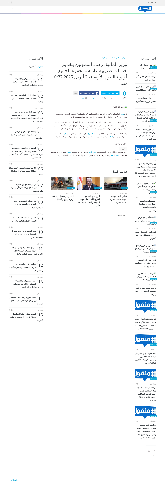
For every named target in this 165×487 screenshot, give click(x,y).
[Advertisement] (82, 33)
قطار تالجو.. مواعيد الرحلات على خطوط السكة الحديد (118, 199)
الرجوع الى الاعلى (16, 480)
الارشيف (124, 58)
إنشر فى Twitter (108, 93)
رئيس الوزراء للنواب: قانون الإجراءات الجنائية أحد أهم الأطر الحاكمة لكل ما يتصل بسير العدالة (145, 134)
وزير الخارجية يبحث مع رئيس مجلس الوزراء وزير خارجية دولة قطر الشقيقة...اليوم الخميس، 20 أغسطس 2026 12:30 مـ (145, 170)
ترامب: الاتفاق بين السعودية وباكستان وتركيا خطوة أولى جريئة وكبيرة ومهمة (26, 187)
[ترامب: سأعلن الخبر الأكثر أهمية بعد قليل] (145, 67)
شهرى (31, 66)
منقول (69, 152)
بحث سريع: (151, 451)
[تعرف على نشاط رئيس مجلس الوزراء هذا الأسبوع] (145, 88)
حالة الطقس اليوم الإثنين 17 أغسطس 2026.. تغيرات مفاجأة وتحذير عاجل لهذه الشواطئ (28, 283)
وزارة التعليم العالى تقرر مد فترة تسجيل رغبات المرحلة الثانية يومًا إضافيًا (27, 98)
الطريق (90, 134)
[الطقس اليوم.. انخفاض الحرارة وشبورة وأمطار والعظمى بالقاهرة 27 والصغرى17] (145, 188)
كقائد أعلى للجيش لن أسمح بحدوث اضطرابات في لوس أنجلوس (145, 235)
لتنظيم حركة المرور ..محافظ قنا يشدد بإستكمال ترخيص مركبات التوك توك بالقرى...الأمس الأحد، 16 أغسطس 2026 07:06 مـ (26, 153)
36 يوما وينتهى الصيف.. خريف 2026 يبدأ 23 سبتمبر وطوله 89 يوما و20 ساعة (26, 170)
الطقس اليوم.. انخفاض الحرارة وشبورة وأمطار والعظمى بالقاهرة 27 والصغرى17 (147, 206)
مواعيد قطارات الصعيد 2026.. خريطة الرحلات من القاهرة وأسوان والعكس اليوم (26, 267)
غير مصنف (115, 58)
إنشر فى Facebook (87, 93)
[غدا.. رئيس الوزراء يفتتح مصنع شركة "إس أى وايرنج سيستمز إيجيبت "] (145, 249)
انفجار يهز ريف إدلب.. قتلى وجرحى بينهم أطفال (62, 198)
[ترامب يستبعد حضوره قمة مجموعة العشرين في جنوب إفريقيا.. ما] (145, 277)
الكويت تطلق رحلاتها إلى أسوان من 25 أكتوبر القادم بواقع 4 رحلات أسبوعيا (26, 317)
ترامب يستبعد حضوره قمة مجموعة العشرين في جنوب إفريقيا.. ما (145, 291)
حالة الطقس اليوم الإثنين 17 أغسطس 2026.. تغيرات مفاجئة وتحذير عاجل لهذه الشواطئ (28, 81)
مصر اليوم (105, 58)
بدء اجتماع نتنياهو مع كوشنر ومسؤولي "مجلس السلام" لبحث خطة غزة (27, 134)
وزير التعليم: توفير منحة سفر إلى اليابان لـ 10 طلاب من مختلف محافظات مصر (27, 234)
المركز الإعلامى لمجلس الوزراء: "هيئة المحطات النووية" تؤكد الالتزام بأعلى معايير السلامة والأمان (27, 250)
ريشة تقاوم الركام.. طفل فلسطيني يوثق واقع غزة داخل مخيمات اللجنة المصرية (26, 300)
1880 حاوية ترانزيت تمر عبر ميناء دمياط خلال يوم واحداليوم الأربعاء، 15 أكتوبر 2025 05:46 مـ (145, 358)
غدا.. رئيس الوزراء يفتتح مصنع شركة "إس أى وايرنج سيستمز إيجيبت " (145, 263)
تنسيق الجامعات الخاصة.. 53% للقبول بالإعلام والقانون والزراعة (27, 219)
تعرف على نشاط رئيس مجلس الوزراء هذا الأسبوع (146, 100)
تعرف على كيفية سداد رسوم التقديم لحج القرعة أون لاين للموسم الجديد (28, 204)
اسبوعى (40, 66)
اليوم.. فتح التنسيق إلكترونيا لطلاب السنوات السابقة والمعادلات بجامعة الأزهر (89, 201)
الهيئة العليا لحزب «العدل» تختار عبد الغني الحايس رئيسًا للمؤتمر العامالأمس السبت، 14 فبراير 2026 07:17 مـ (146, 394)
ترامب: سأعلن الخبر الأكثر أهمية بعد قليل (146, 78)
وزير (122, 114)
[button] (10, 2)
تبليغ (83, 98)
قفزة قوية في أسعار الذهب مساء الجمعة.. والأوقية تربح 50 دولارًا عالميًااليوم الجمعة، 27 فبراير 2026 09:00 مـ (145, 324)
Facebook (121, 216)
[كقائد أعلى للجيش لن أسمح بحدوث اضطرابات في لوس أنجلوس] (145, 221)
